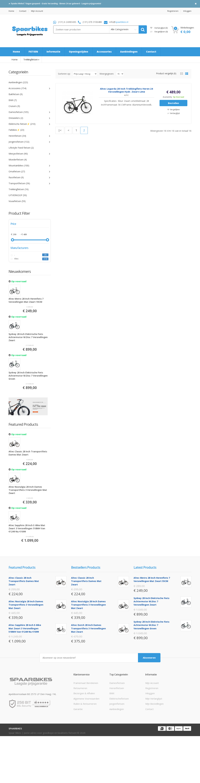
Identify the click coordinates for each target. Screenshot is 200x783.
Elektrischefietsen (119, 698)
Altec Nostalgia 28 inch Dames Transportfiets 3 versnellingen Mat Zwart (28, 490)
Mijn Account (37, 11)
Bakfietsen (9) (16, 94)
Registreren (172, 11)
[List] (186, 73)
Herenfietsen (116, 688)
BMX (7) (13, 100)
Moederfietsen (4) (18, 159)
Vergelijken (161, 31)
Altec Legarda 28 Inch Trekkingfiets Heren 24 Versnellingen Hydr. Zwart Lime (126, 90)
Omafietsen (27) (17, 171)
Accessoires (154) (17, 88)
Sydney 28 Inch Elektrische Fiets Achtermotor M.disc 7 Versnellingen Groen (28, 375)
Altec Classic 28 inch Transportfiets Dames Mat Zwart (28, 453)
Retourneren (80, 688)
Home (11, 11)
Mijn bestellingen (154, 703)
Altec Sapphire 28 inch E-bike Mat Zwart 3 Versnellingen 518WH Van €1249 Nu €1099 (27, 528)
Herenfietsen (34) (17, 135)
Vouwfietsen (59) (17, 201)
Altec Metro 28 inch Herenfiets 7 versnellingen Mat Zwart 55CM (26, 300)
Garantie (78, 709)
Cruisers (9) (14, 106)
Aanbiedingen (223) (18, 82)
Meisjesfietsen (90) (18, 153)
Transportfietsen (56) (19, 183)
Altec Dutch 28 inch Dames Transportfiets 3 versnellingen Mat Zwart (88, 628)
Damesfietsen (117, 682)
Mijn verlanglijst (153, 698)
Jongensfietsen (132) (19, 141)
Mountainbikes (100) (19, 165)
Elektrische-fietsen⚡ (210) (22, 123)
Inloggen (187, 11)
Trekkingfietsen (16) (19, 189)
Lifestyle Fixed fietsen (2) (21, 147)
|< (59, 130)
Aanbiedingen (116, 709)
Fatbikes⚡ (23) (16, 129)
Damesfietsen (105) (19, 112)
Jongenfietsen (116, 703)
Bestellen (173, 103)
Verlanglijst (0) (161, 27)
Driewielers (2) (16, 117)
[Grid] (181, 73)
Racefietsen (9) (16, 177)
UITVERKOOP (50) (18, 195)
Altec (16, 258)
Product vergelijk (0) (166, 73)
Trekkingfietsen (30, 59)
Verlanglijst (175, 113)
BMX (111, 693)
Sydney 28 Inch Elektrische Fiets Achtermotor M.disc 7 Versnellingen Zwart (28, 337)
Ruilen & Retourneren (85, 703)
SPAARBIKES (15, 728)
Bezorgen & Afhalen (84, 693)
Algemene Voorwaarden (86, 698)
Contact (22, 11)
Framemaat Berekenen (85, 682)
